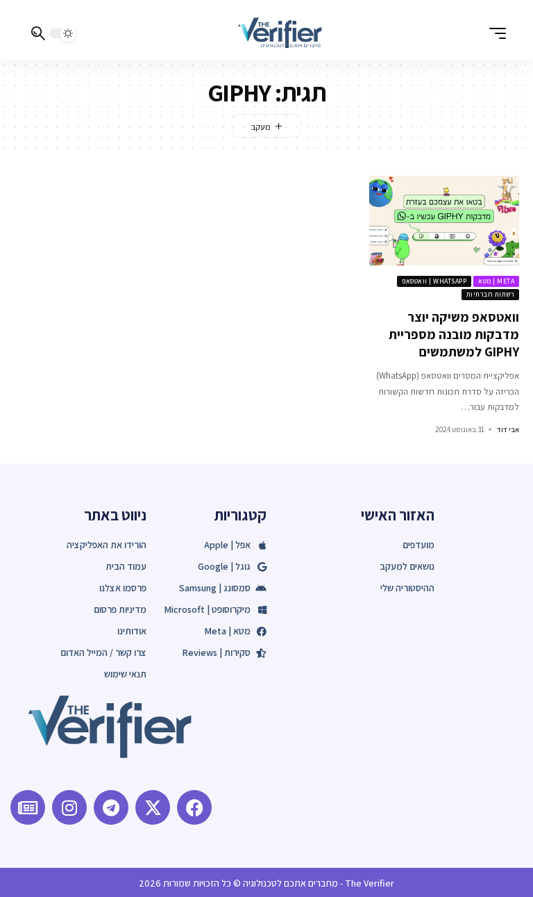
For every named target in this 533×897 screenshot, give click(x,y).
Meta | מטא (496, 281)
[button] (494, 33)
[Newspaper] (27, 807)
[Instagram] (69, 807)
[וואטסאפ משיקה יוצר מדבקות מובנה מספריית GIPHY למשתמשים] (444, 221)
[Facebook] (194, 807)
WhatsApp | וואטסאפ (434, 281)
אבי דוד (508, 429)
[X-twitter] (152, 807)
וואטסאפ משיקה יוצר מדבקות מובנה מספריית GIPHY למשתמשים (454, 333)
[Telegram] (111, 807)
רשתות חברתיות (490, 294)
